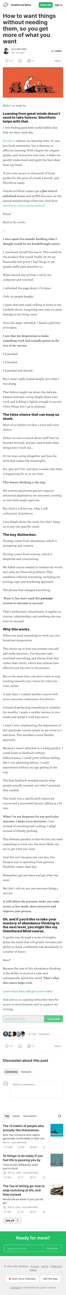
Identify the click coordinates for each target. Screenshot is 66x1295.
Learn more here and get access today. (28, 991)
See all (10, 1220)
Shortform (9, 141)
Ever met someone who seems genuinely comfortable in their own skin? (24, 1136)
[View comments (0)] (20, 60)
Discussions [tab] (29, 1116)
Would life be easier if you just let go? (23, 1200)
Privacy (35, 1266)
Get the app (50, 1278)
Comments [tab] (11, 1071)
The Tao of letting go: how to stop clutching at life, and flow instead (24, 1190)
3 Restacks (44, 1034)
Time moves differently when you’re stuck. (20, 1166)
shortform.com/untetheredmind (24, 205)
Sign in (58, 5)
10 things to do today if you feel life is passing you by (23, 1158)
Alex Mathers (18, 49)
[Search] (59, 1116)
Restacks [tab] (26, 1071)
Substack (15, 1287)
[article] (33, 1136)
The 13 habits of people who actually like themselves (23, 1128)
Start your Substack (24, 1278)
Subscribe (45, 5)
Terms (44, 1266)
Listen (58, 51)
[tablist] (18, 1071)
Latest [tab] (16, 1116)
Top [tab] (7, 1116)
